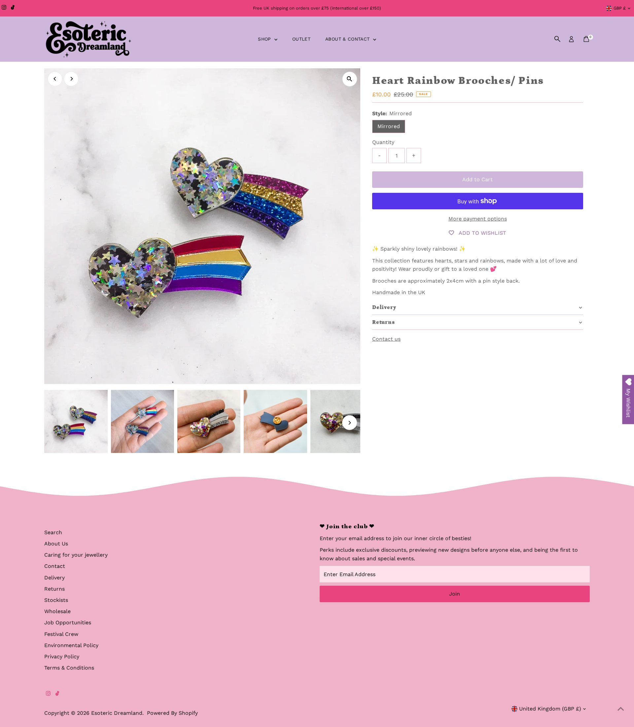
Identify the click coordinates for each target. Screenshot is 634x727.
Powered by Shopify (172, 713)
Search (53, 532)
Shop (265, 39)
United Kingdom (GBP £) (550, 709)
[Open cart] (586, 39)
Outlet (301, 39)
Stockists (56, 600)
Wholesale (57, 611)
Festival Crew (61, 634)
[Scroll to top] (620, 708)
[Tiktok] (12, 8)
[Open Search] (557, 39)
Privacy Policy (61, 656)
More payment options (477, 219)
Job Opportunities (67, 622)
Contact (54, 566)
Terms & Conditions (69, 668)
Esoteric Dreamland (116, 713)
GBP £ (620, 8)
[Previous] (55, 78)
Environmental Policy (71, 645)
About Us (56, 543)
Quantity (383, 142)
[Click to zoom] (349, 79)
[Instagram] (4, 8)
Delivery (54, 577)
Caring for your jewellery (76, 555)
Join (454, 594)
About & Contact (348, 39)
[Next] (71, 78)
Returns (54, 589)
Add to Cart (477, 179)
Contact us (386, 339)
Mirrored (388, 126)
